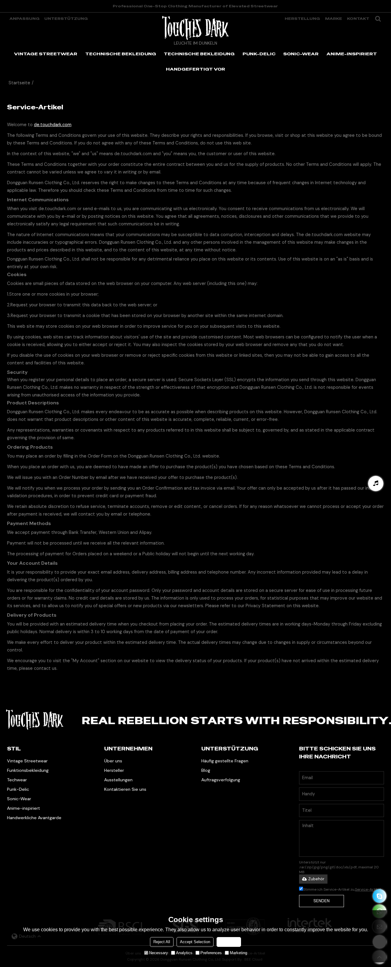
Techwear (17, 780)
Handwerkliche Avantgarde (34, 817)
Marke (333, 18)
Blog (205, 770)
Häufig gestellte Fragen (224, 761)
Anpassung (24, 18)
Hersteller (114, 770)
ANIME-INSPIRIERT (352, 54)
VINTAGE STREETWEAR (45, 54)
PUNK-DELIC (259, 54)
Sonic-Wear (19, 798)
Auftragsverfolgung (220, 780)
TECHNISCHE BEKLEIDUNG (120, 54)
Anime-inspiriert (23, 808)
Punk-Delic (18, 789)
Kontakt (358, 18)
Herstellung (302, 18)
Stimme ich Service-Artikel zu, (342, 889)
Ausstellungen (118, 780)
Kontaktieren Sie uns (125, 789)
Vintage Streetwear (27, 761)
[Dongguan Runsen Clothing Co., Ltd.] (195, 28)
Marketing (238, 953)
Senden (321, 900)
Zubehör (316, 878)
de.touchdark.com (52, 125)
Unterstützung (66, 18)
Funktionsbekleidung (28, 770)
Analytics (184, 953)
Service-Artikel (368, 889)
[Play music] (375, 483)
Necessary (158, 953)
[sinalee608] (379, 896)
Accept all (229, 942)
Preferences (211, 953)
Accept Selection (195, 942)
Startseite (19, 83)
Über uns (113, 761)
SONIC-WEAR (301, 54)
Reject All (161, 942)
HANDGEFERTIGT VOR (195, 69)
